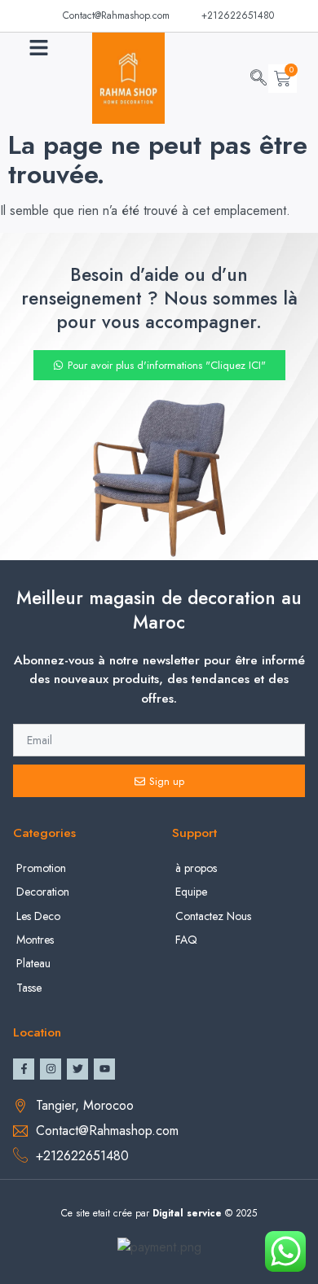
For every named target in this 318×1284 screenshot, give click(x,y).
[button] (39, 48)
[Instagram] (50, 1069)
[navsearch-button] (258, 79)
